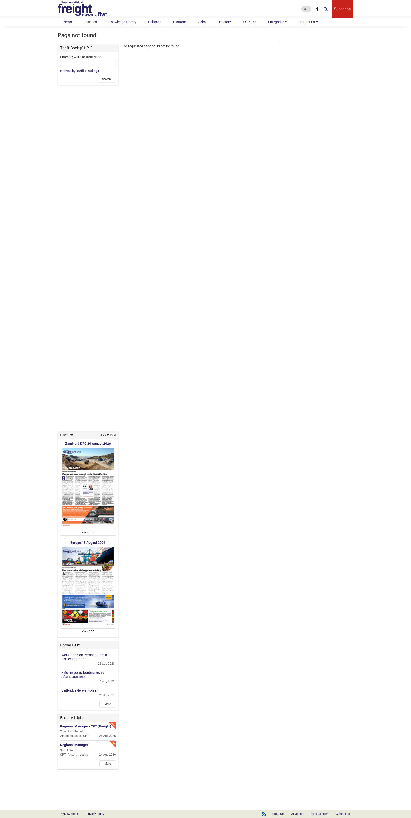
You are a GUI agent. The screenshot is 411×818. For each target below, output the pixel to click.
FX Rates (249, 22)
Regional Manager (74, 745)
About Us (278, 814)
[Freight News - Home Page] (85, 9)
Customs (179, 22)
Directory (224, 22)
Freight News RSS (264, 814)
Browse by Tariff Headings (79, 71)
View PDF (88, 532)
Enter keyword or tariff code (80, 57)
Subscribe (342, 9)
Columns (154, 22)
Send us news (319, 814)
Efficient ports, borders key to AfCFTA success (82, 675)
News (68, 22)
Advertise (297, 814)
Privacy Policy (95, 814)
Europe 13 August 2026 (87, 543)
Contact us (343, 814)
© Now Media (70, 814)
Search (106, 79)
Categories (276, 22)
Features (90, 22)
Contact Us (306, 22)
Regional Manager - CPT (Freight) (85, 726)
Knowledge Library (122, 22)
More (107, 704)
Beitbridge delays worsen (79, 690)
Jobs (202, 22)
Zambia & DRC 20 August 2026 (88, 443)
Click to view (108, 435)
